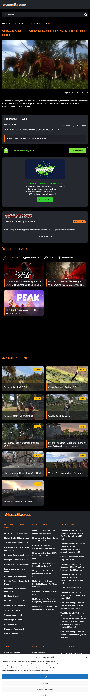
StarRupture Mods (12, 610)
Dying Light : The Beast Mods (16, 533)
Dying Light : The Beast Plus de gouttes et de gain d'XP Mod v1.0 (45, 573)
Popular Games (38, 652)
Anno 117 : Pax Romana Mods (16, 564)
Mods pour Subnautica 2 (14, 629)
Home (4, 23)
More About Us (45, 236)
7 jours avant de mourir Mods (16, 542)
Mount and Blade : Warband (32, 23)
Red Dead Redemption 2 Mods (16, 555)
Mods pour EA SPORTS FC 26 (16, 559)
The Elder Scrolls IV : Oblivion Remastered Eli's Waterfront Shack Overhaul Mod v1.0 (72, 567)
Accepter (45, 677)
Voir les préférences (45, 690)
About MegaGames (12, 652)
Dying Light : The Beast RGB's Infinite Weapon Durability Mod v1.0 (44, 556)
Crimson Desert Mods (13, 615)
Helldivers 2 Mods (11, 596)
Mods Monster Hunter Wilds (16, 601)
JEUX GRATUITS (68, 257)
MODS (50, 257)
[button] (86, 657)
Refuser (45, 683)
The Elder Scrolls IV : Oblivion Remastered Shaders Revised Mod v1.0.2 (72, 595)
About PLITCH (45, 199)
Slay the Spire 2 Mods (13, 619)
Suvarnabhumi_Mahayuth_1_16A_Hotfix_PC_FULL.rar (26, 138)
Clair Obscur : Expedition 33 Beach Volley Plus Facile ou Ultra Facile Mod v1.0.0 (72, 605)
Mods (50, 23)
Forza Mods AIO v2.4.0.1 (70, 587)
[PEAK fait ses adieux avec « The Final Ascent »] (24, 303)
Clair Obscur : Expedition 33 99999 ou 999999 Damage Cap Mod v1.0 (73, 634)
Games (14, 23)
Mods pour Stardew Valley (15, 576)
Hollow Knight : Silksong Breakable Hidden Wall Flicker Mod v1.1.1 (45, 584)
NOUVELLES (12, 257)
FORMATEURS (32, 257)
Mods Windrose (11, 624)
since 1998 (78, 221)
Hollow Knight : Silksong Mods (16, 538)
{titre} (44, 695)
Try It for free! (77, 151)
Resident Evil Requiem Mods (16, 605)
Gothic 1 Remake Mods (13, 633)
